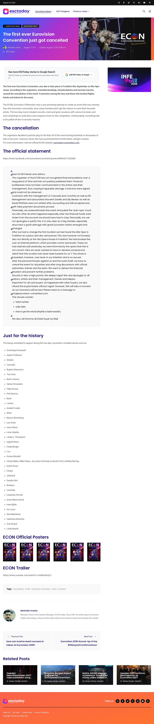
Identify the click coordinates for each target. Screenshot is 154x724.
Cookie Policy (27, 712)
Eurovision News (43, 11)
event (54, 589)
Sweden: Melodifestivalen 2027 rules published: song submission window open (19, 677)
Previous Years (80, 11)
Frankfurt (62, 589)
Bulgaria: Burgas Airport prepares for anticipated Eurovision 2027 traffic (58, 676)
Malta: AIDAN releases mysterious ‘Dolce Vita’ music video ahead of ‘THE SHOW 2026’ (95, 676)
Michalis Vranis (28, 610)
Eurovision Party (31, 26)
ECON (27, 589)
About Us (6, 712)
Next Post (88, 636)
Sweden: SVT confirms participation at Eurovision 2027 (132, 675)
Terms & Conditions (42, 712)
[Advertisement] (129, 112)
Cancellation (18, 589)
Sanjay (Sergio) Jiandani (18, 681)
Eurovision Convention (41, 589)
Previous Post (17, 636)
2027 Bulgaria (63, 11)
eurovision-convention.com (66, 142)
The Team (16, 712)
